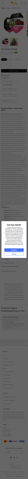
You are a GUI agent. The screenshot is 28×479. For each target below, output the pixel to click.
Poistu (14, 254)
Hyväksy (14, 250)
